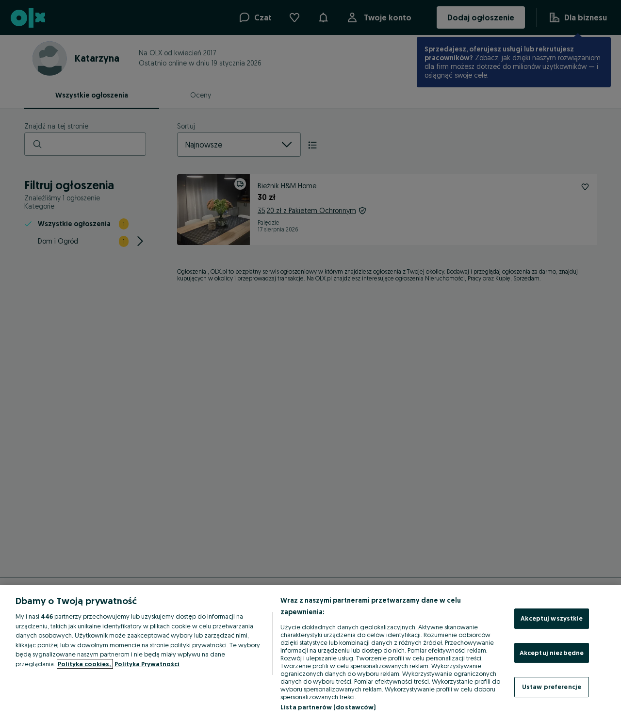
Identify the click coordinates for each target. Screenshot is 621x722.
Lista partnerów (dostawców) (328, 707)
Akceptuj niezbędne (552, 652)
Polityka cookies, (85, 664)
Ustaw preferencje (551, 686)
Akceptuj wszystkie (551, 618)
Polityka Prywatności (147, 664)
